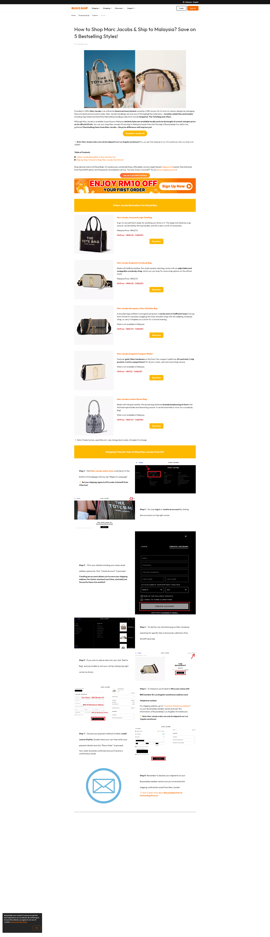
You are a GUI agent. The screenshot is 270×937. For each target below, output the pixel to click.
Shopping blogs (83, 15)
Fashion (95, 15)
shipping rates (167, 167)
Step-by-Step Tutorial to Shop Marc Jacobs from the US (100, 160)
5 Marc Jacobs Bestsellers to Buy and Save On (96, 157)
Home (74, 15)
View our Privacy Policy (19, 922)
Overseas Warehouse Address (177, 706)
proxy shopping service (166, 170)
